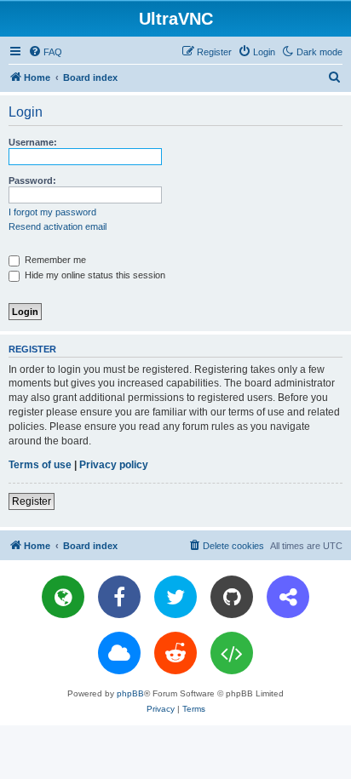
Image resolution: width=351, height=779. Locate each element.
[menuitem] (45, 52)
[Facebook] (119, 597)
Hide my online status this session (93, 275)
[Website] (63, 597)
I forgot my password (52, 212)
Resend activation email (57, 226)
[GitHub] (231, 597)
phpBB (130, 693)
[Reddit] (175, 653)
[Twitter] (175, 597)
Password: (32, 180)
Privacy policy (113, 465)
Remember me (54, 260)
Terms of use (40, 465)
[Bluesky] (119, 653)
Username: (33, 142)
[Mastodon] (288, 597)
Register (31, 501)
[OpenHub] (231, 653)
